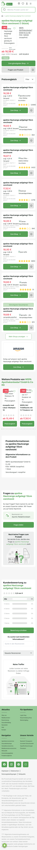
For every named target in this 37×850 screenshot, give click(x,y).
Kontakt (4, 729)
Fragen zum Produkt (15, 70)
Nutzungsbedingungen (9, 774)
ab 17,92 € (25, 418)
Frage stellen (18, 525)
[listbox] (18, 653)
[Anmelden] (27, 3)
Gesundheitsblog (6, 722)
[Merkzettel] (23, 3)
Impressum (5, 771)
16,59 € (7, 93)
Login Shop (23, 715)
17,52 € (7, 188)
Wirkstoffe (4, 750)
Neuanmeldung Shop (26, 717)
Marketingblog (24, 720)
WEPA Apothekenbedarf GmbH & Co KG (25, 30)
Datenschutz (15, 771)
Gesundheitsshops (7, 743)
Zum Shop (14, 110)
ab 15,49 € (8, 418)
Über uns (4, 715)
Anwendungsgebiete (7, 753)
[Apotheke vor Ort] (19, 3)
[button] (31, 4)
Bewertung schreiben (18, 630)
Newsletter (5, 725)
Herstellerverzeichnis (7, 746)
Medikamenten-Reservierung (6, 719)
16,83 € (7, 126)
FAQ (3, 727)
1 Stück (5, 58)
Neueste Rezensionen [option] (13, 653)
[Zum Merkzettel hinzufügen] (14, 28)
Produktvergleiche (7, 755)
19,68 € (7, 314)
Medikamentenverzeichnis (9, 748)
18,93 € (7, 249)
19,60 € (7, 282)
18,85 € (7, 221)
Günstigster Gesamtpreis (18, 305)
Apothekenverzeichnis (8, 741)
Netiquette (22, 774)
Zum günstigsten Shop (17, 63)
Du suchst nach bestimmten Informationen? (18, 638)
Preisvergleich (10, 424)
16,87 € (7, 156)
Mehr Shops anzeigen (17, 337)
